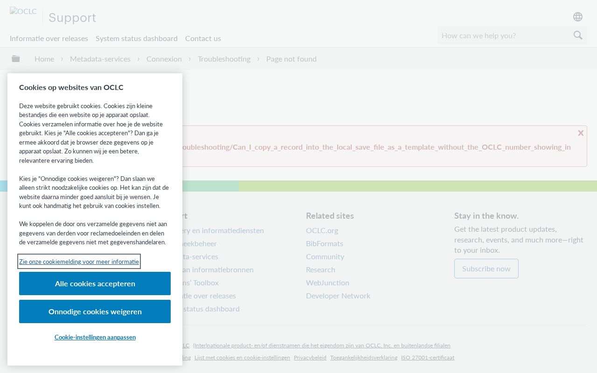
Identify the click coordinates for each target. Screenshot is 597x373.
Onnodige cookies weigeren (95, 311)
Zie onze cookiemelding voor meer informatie (79, 261)
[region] (94, 219)
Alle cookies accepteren (95, 283)
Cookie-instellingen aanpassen (95, 336)
